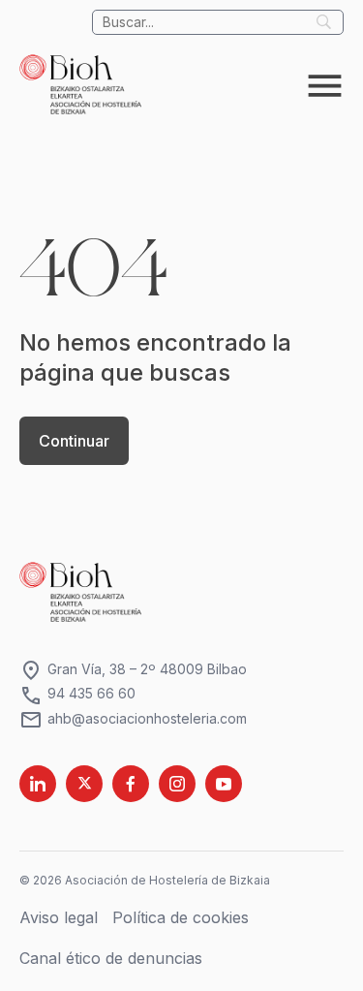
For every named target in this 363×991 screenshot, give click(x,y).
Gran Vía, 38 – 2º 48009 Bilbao (133, 670)
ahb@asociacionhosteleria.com (133, 719)
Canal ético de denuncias (110, 958)
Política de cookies (180, 917)
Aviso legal (58, 917)
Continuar (74, 440)
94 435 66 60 (77, 694)
